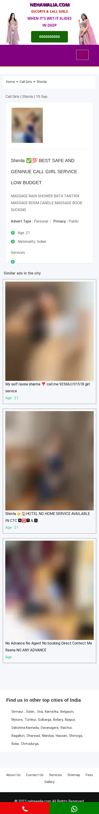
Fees (89, 775)
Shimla (42, 82)
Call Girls (26, 82)
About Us (13, 775)
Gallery (49, 782)
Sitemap (73, 775)
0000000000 (49, 37)
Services (55, 775)
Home (11, 82)
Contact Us (35, 775)
